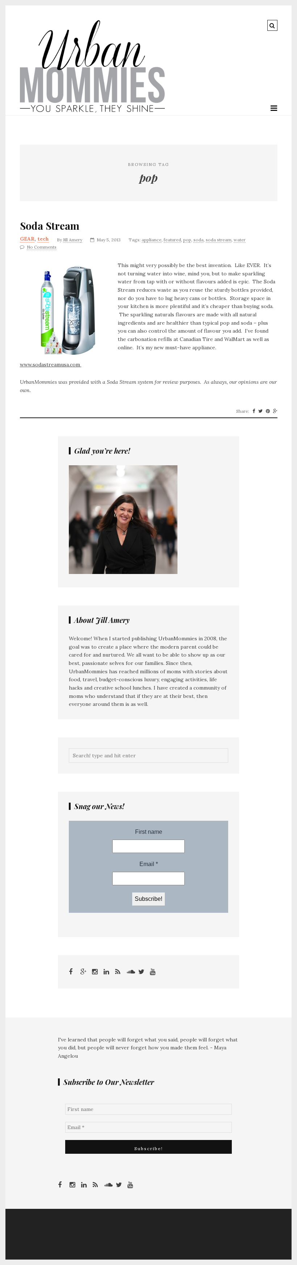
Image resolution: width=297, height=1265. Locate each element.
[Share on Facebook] (253, 411)
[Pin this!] (268, 411)
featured (172, 239)
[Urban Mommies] (92, 111)
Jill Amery (72, 239)
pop (187, 239)
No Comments (42, 247)
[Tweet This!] (260, 411)
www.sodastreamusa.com (50, 364)
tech (43, 239)
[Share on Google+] (275, 411)
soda (198, 239)
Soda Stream (49, 225)
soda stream (218, 239)
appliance (152, 239)
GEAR (27, 239)
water (240, 239)
